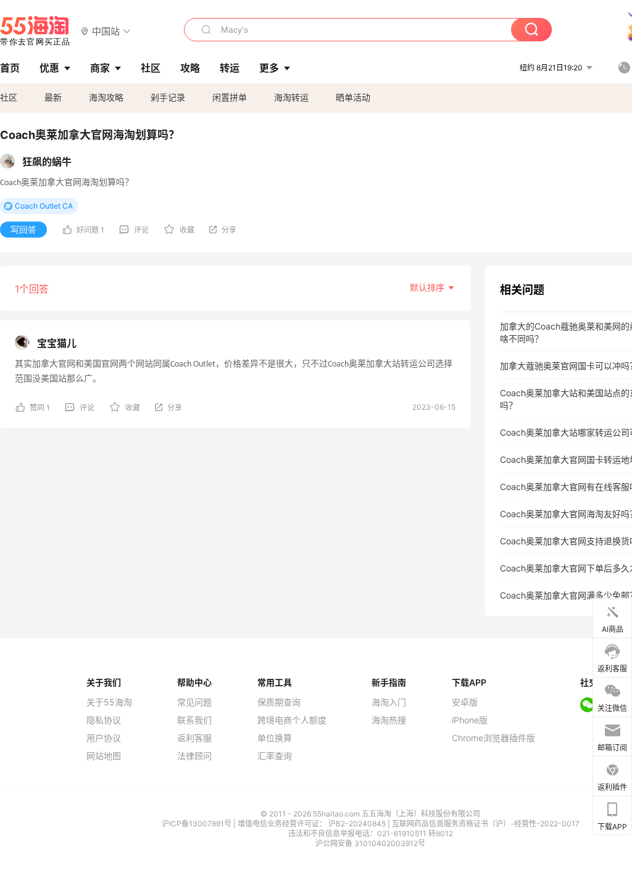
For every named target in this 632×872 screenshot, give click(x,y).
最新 (53, 97)
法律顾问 (194, 756)
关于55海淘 (109, 702)
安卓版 (465, 702)
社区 (8, 97)
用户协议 (103, 738)
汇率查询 (274, 756)
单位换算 (274, 738)
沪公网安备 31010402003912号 (370, 843)
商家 (100, 68)
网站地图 (103, 756)
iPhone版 (470, 720)
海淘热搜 (389, 720)
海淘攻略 (106, 97)
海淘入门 (389, 702)
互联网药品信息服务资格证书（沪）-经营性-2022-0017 (486, 823)
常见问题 (194, 702)
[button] (105, 30)
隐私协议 (103, 720)
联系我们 (194, 720)
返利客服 (194, 738)
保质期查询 (279, 702)
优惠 (49, 68)
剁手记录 (168, 97)
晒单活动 (353, 97)
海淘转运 (291, 97)
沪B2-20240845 (358, 823)
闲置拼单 (229, 97)
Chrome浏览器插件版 (493, 738)
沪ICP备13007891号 (197, 823)
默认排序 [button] (428, 287)
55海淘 (35, 31)
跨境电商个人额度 (291, 720)
